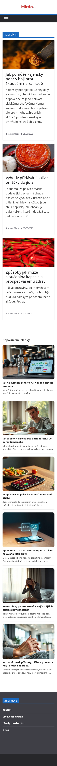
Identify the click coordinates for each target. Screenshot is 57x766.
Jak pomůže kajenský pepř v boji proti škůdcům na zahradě (24, 79)
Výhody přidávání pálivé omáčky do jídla (27, 180)
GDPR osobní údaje (13, 716)
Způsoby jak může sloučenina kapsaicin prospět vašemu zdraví (26, 276)
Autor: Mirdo (13, 134)
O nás (6, 729)
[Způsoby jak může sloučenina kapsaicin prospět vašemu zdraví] (28, 252)
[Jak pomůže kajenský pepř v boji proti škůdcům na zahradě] (28, 54)
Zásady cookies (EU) (13, 723)
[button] (6, 18)
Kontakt (7, 709)
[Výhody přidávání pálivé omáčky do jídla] (28, 158)
